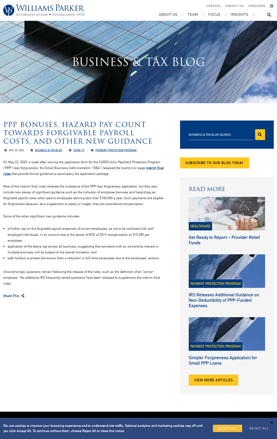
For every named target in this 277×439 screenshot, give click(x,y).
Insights (239, 14)
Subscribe (257, 5)
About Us (168, 14)
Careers (213, 5)
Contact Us (234, 5)
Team (193, 14)
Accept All (227, 428)
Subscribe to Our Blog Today (214, 163)
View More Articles (213, 380)
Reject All (259, 428)
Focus (214, 14)
